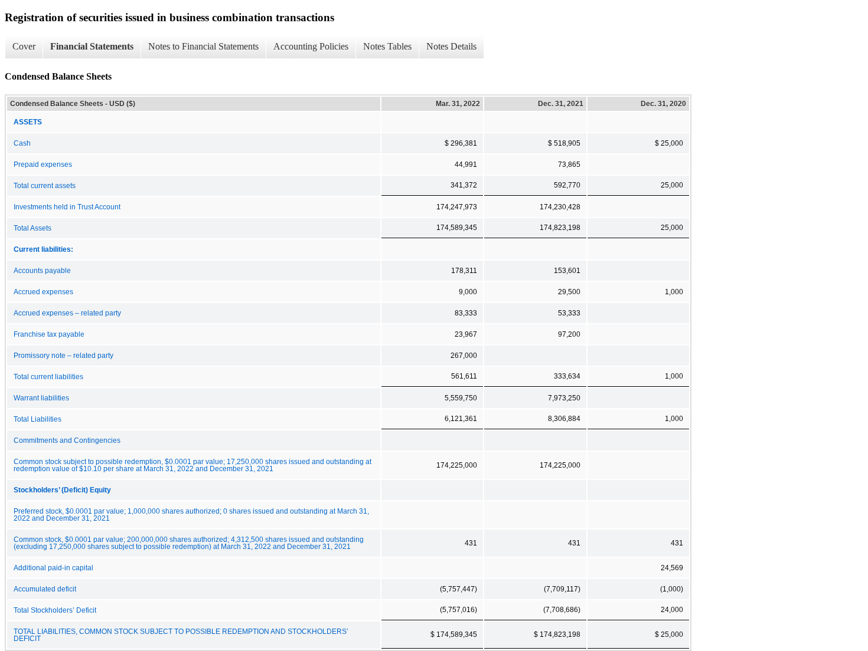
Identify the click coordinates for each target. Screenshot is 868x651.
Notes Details (451, 46)
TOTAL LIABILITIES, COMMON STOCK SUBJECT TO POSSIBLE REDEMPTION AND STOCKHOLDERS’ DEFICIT (181, 635)
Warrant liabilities (41, 398)
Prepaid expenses (43, 164)
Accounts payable (42, 270)
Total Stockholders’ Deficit (55, 610)
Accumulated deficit (45, 589)
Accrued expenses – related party (67, 313)
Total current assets (45, 185)
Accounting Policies (310, 46)
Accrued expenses (43, 291)
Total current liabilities (48, 376)
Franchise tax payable (49, 334)
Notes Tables (387, 46)
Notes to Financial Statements (203, 46)
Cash (22, 143)
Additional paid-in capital (53, 567)
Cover (23, 46)
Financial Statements (91, 46)
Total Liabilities (37, 419)
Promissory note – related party (63, 355)
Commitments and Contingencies (67, 440)
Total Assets (32, 228)
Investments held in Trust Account (67, 207)
